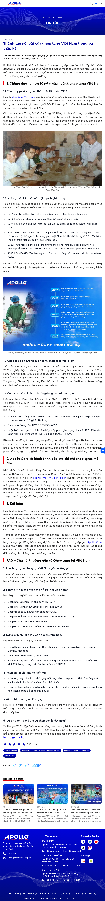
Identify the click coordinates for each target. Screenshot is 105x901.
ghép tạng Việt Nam (23, 96)
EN (101, 3)
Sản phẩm (44, 893)
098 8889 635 (15, 853)
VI (96, 3)
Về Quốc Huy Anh (17, 893)
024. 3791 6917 (51, 880)
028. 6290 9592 (52, 851)
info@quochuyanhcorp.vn (20, 858)
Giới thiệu (32, 893)
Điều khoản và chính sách (70, 899)
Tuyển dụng (64, 893)
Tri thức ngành (79, 893)
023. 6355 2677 (52, 865)
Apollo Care (95, 542)
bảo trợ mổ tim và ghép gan (49, 477)
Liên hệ (92, 893)
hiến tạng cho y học (14, 737)
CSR (54, 893)
